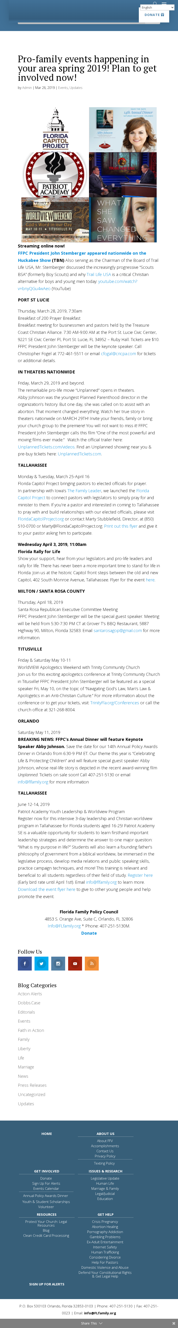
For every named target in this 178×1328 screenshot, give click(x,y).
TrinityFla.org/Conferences (114, 702)
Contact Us (105, 1151)
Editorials (26, 1012)
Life (21, 1058)
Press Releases (32, 1085)
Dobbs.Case (29, 1002)
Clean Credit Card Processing (46, 1235)
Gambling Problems (105, 1236)
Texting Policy (104, 1163)
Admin (27, 87)
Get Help (106, 1214)
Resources (47, 1214)
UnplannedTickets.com (79, 454)
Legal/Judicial (105, 1193)
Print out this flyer (120, 526)
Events (63, 87)
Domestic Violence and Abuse (105, 1267)
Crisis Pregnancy (105, 1221)
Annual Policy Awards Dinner (45, 1195)
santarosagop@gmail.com (118, 630)
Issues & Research (105, 1171)
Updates (76, 87)
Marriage (26, 1067)
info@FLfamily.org (100, 1313)
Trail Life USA (99, 274)
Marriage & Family (105, 1188)
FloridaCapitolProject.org (41, 519)
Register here (140, 875)
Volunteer (46, 1206)
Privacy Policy (105, 1156)
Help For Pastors (105, 1262)
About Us (105, 1133)
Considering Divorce (105, 1257)
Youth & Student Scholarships (46, 1201)
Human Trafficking (105, 1252)
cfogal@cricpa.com (118, 353)
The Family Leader (84, 490)
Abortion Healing (105, 1226)
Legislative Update (105, 1178)
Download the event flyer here (46, 889)
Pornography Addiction (105, 1231)
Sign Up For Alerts (46, 1183)
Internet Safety (105, 1247)
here (150, 580)
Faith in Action (31, 1030)
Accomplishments (105, 1145)
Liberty (24, 1048)
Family (23, 1039)
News (23, 1076)
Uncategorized (31, 1094)
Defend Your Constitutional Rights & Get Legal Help (105, 1274)
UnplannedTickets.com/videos (46, 447)
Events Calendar (46, 1188)
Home (46, 1133)
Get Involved (46, 1171)
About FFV (105, 1140)
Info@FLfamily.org (64, 926)
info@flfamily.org (33, 782)
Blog (46, 1230)
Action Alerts (30, 993)
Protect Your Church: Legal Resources (46, 1223)
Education (105, 1198)
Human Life (105, 1183)
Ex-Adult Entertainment (105, 1242)
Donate (152, 15)
